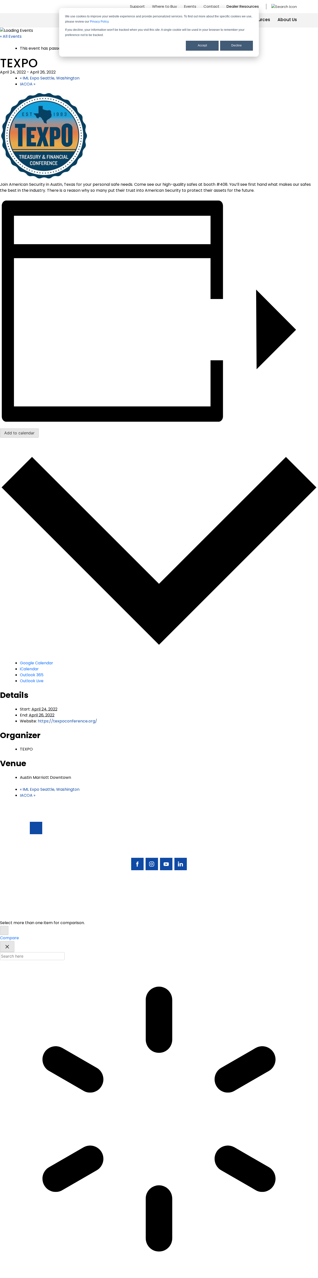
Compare (9, 938)
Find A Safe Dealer (264, 849)
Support (137, 6)
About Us (287, 20)
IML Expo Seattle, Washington (50, 78)
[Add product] (4, 930)
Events (190, 6)
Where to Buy (164, 6)
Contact (211, 6)
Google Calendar (36, 663)
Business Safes (233, 838)
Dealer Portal (266, 883)
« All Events (11, 36)
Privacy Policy (99, 21)
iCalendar (29, 669)
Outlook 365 (31, 675)
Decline (236, 45)
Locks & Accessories (230, 863)
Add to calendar (19, 432)
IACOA (27, 84)
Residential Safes (235, 846)
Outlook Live (31, 681)
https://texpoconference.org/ (67, 721)
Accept (202, 45)
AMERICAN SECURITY (144, 913)
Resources (259, 20)
